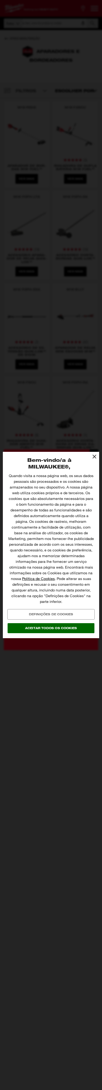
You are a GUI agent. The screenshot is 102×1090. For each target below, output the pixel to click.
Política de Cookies (38, 579)
